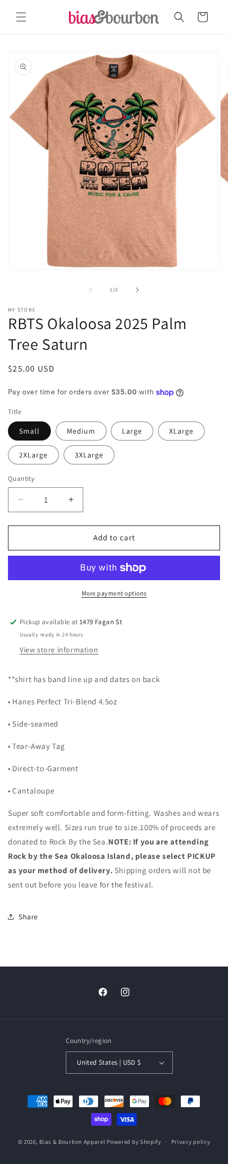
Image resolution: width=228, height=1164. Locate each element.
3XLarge (89, 455)
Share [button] (28, 916)
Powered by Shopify (134, 1141)
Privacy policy (191, 1141)
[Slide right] (137, 289)
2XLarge (33, 455)
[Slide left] (90, 289)
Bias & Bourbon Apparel (72, 1141)
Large (132, 431)
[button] (21, 17)
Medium (81, 431)
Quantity (21, 478)
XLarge (181, 431)
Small (29, 431)
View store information (59, 649)
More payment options (114, 593)
